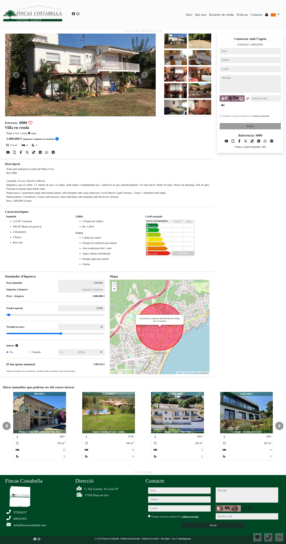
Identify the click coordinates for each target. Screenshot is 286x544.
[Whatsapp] (47, 152)
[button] (6, 426)
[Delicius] (34, 152)
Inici (189, 14)
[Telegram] (53, 152)
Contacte (256, 14)
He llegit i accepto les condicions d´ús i (246, 116)
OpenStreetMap (192, 373)
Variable (36, 352)
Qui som (200, 14)
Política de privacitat (131, 538)
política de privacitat (261, 116)
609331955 (257, 44)
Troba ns (242, 14)
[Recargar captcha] (247, 98)
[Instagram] (77, 14)
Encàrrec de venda (221, 14)
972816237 (243, 44)
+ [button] (114, 284)
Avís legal (165, 538)
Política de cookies (151, 538)
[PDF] (15, 152)
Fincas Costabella (110, 538)
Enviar (250, 126)
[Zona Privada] (266, 14)
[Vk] (41, 152)
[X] (27, 152)
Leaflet (180, 373)
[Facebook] (73, 14)
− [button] (114, 289)
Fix (11, 352)
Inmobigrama (184, 538)
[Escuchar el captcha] (223, 105)
